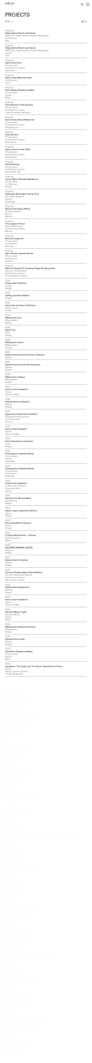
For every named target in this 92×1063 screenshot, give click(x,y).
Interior (8, 53)
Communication (12, 419)
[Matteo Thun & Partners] (7, 3)
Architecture (11, 38)
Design (8, 288)
